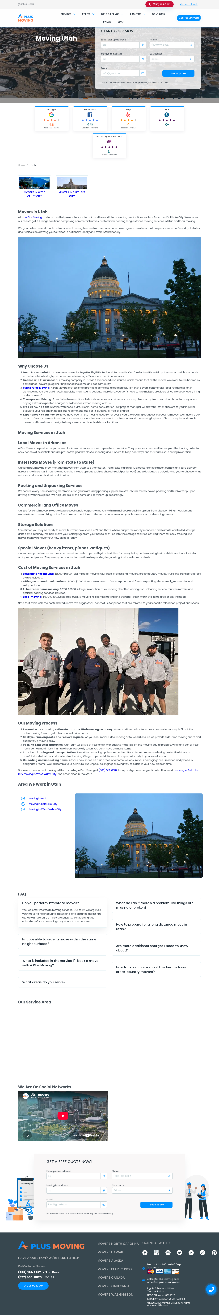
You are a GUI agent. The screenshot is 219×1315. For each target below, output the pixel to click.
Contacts (158, 14)
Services (66, 14)
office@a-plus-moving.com (163, 1282)
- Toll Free (38, 1272)
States (86, 14)
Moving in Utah (38, 798)
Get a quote (178, 73)
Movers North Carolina (118, 1243)
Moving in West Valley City (45, 809)
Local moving (32, 597)
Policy (160, 1291)
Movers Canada (111, 1277)
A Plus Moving (33, 217)
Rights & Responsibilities (160, 1288)
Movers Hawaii (110, 1252)
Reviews (106, 21)
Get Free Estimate (188, 18)
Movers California (113, 1286)
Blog (121, 21)
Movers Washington (115, 1294)
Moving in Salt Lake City (43, 804)
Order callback (189, 4)
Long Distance (110, 14)
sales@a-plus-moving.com (163, 1279)
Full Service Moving (36, 388)
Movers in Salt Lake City (72, 194)
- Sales (36, 1277)
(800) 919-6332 (108, 770)
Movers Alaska (110, 1260)
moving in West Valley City (40, 774)
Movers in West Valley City (34, 194)
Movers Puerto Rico (114, 1269)
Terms (151, 1291)
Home (21, 165)
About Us (135, 14)
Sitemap (163, 1305)
